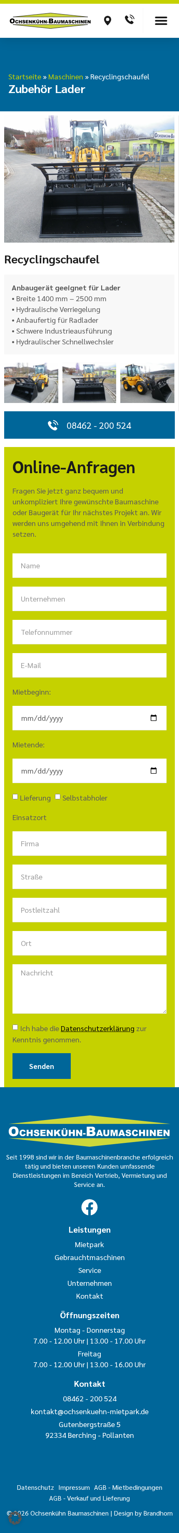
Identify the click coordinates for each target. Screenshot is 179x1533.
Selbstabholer (84, 797)
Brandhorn (158, 1512)
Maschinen (65, 76)
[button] (161, 21)
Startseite (24, 76)
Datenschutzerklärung (97, 1028)
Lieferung (35, 797)
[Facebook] (89, 1207)
